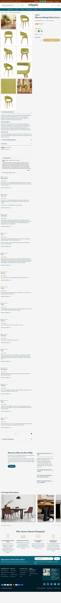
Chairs (6, 12)
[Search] (22, 5)
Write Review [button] (16, 153)
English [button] (28, 170)
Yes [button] (10, 187)
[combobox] (13, 5)
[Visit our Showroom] (52, 5)
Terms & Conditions (41, 588)
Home (2, 12)
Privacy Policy (49, 588)
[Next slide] (58, 525)
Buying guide (37, 37)
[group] (16, 148)
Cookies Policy (57, 588)
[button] (16, 172)
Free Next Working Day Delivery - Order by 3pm (11, 1)
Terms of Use (50, 561)
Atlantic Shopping (8, 588)
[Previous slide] (55, 525)
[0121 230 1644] (55, 5)
